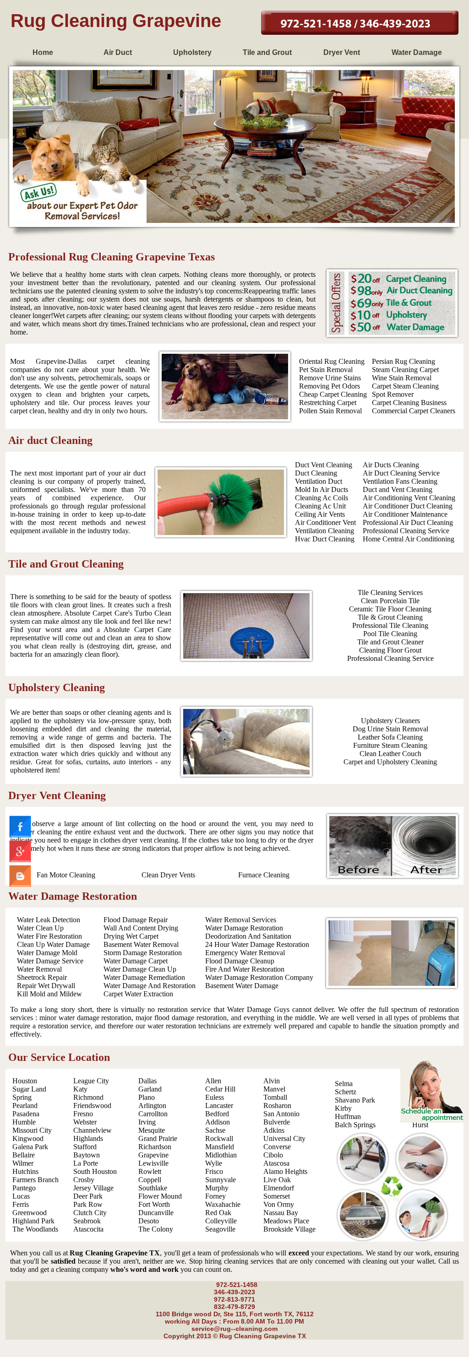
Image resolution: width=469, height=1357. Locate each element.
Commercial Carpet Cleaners (413, 411)
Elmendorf (278, 1188)
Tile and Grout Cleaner (390, 642)
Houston (24, 1081)
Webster (85, 1122)
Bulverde (276, 1122)
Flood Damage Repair (136, 920)
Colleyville (221, 1221)
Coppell (149, 1180)
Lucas (21, 1196)
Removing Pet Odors (329, 386)
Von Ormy (278, 1204)
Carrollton (153, 1114)
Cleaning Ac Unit (320, 506)
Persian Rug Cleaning (403, 361)
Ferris (20, 1204)
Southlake (152, 1188)
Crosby (83, 1180)
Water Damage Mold (47, 953)
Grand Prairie (157, 1138)
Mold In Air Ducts (321, 489)
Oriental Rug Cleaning (332, 361)
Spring (22, 1097)
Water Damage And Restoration (150, 985)
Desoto (148, 1221)
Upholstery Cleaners (390, 720)
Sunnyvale (220, 1180)
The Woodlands (35, 1229)
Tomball (275, 1097)
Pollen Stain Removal (330, 411)
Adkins (273, 1130)
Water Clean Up (40, 928)
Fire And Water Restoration (244, 969)
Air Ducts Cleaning (391, 465)
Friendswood (92, 1105)
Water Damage (417, 52)
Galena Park (30, 1147)
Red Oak (218, 1212)
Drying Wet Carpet (131, 936)
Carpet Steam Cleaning (405, 386)
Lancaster (219, 1105)
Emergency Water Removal (245, 953)
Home (43, 52)
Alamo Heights (285, 1171)
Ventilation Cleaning (324, 531)
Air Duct (118, 52)
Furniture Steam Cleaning (390, 745)
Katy (80, 1089)
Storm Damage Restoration (143, 953)
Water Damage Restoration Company (259, 977)
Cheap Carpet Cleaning (333, 394)
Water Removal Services (240, 920)
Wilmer (22, 1163)
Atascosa (276, 1163)
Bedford (217, 1114)
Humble (24, 1122)
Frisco (214, 1171)
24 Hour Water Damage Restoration (257, 944)
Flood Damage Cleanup (239, 961)
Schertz (345, 1092)
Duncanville (156, 1212)
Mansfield (219, 1147)
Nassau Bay (280, 1212)
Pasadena (25, 1114)
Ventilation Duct (318, 481)
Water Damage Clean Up (140, 969)
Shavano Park (355, 1100)
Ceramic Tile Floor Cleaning (390, 609)
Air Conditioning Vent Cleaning (409, 498)
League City (91, 1081)
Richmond (88, 1097)
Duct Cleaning (316, 473)
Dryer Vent (341, 52)
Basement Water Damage (241, 985)
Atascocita (88, 1229)
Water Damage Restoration (244, 928)
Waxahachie (222, 1204)
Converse (277, 1147)
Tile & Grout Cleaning (390, 617)
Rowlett (149, 1171)
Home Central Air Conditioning (408, 539)
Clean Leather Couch (390, 753)
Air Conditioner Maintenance (405, 514)
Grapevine (153, 1155)
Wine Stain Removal (401, 378)
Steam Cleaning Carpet (405, 369)
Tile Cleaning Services (390, 592)
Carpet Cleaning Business (409, 402)
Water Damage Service (50, 961)
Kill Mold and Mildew (49, 994)
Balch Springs (355, 1125)
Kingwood (28, 1138)
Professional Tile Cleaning (390, 625)
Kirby (343, 1108)
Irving (147, 1122)
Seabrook (87, 1221)
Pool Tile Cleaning (390, 634)
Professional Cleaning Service (406, 531)
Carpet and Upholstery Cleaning (390, 762)
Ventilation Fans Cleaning (400, 481)
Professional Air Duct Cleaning (408, 522)
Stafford (85, 1147)
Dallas (147, 1081)
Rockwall (219, 1138)
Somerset (276, 1196)
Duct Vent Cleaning (323, 465)
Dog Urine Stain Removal (390, 729)
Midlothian (221, 1155)
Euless (214, 1097)
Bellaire (23, 1155)
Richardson (154, 1147)
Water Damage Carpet (136, 961)
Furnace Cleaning (263, 875)
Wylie (213, 1163)
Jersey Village (93, 1188)
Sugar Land (29, 1089)
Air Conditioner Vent (325, 522)
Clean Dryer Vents (168, 875)
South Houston (95, 1171)
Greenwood (29, 1212)
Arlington (152, 1105)
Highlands (88, 1138)
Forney (215, 1196)
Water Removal (39, 969)
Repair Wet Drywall (46, 985)
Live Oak (277, 1180)
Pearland (25, 1105)
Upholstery (192, 52)
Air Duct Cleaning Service (401, 473)
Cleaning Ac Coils (321, 498)
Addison (217, 1122)
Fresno (83, 1114)
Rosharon (277, 1105)
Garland (150, 1089)
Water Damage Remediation (144, 977)
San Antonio (281, 1114)
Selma (344, 1083)
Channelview (92, 1130)
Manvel (274, 1089)
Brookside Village (289, 1229)
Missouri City (32, 1130)
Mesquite (151, 1130)
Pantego (24, 1188)
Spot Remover (393, 394)
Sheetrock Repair (42, 977)
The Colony (155, 1229)
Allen (213, 1081)
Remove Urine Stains (330, 378)
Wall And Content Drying (141, 928)
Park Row (88, 1204)
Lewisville (153, 1163)
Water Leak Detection (48, 920)
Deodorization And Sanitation (248, 936)
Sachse (215, 1130)
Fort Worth (154, 1204)
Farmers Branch (35, 1180)
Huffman (348, 1116)
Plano (146, 1097)
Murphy (217, 1188)
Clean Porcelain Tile (390, 601)
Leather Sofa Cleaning (390, 737)
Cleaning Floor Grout (390, 650)
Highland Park (33, 1221)
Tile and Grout (267, 52)
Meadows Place (286, 1221)
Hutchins (25, 1171)
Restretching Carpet (327, 402)
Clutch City (90, 1212)
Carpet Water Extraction (138, 994)
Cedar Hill (220, 1089)
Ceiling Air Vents (320, 514)
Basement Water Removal (141, 944)
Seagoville (220, 1229)
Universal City (284, 1138)
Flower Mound (160, 1196)
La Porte (85, 1163)
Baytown (86, 1155)
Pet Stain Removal (326, 369)
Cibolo (273, 1155)
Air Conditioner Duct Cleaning (408, 506)
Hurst (420, 1125)
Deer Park (88, 1196)
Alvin (271, 1081)
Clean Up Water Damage (53, 944)
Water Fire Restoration (49, 936)
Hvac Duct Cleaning (324, 539)
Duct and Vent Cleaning (397, 489)
